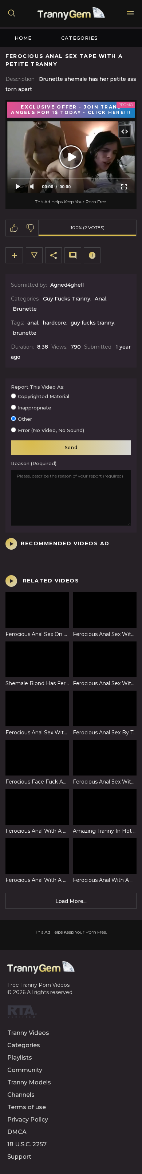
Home (23, 38)
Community (24, 1070)
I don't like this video (30, 228)
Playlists (19, 1057)
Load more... (71, 901)
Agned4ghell (67, 285)
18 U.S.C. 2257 (27, 1144)
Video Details (34, 255)
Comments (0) (72, 255)
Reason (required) (33, 463)
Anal (100, 298)
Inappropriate (34, 408)
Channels (21, 1094)
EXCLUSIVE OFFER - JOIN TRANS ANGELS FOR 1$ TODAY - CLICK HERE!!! (71, 109)
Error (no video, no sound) (51, 430)
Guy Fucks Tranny (66, 298)
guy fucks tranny (92, 322)
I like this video (14, 228)
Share (53, 255)
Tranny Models (29, 1082)
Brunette (25, 309)
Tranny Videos (28, 1032)
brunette (24, 333)
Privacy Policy (27, 1119)
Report (92, 255)
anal (32, 322)
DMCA (17, 1131)
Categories (79, 38)
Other (25, 419)
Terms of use (26, 1107)
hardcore (54, 322)
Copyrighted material (43, 396)
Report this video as (37, 387)
